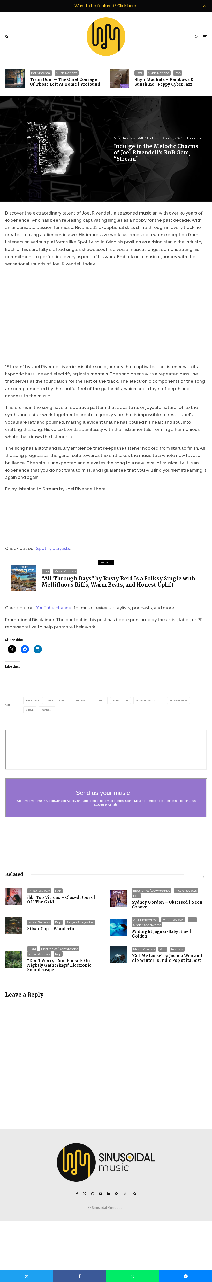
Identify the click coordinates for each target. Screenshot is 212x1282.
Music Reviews (66, 73)
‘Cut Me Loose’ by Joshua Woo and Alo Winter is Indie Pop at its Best (167, 958)
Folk (46, 571)
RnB (102, 700)
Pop (178, 73)
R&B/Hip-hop (148, 138)
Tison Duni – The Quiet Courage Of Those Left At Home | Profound (65, 82)
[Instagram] (92, 1193)
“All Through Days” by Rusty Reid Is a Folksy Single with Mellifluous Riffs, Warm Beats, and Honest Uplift (118, 582)
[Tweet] (26, 1276)
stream (47, 710)
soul (31, 710)
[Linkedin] (108, 1193)
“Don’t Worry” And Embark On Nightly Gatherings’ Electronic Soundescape (59, 965)
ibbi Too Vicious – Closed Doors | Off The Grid (61, 900)
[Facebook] (76, 1193)
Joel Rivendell (58, 700)
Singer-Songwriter (150, 700)
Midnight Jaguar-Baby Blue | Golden (161, 934)
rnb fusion (121, 700)
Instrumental (41, 73)
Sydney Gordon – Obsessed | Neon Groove (167, 904)
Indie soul (34, 700)
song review (179, 700)
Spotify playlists (53, 548)
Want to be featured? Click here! (106, 5)
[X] (84, 1193)
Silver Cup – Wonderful (51, 929)
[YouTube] (100, 1193)
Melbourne (83, 700)
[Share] (79, 1276)
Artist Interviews (145, 920)
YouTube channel (54, 607)
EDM (32, 949)
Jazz (139, 73)
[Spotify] (116, 1193)
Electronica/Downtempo (151, 890)
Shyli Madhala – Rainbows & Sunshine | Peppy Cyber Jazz (164, 82)
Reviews (177, 949)
